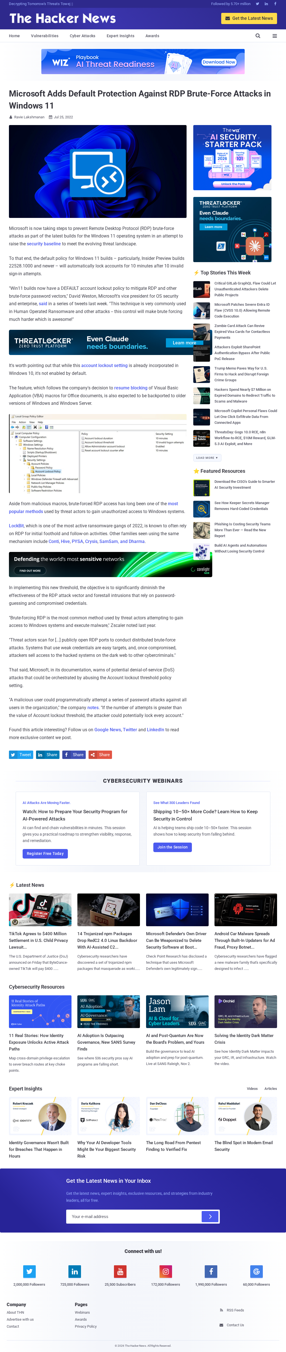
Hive (65, 541)
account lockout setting (104, 365)
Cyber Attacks (83, 36)
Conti (54, 541)
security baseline (44, 243)
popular (16, 511)
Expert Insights (121, 36)
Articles (270, 1089)
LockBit (16, 525)
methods (34, 511)
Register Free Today (45, 853)
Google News (107, 729)
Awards (152, 36)
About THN (15, 1312)
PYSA (77, 541)
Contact (13, 1326)
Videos (252, 1089)
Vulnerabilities (45, 36)
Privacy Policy (86, 1326)
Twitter (130, 729)
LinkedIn (155, 729)
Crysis (91, 541)
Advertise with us (20, 1319)
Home (14, 36)
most (173, 503)
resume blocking (130, 388)
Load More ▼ (207, 457)
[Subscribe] (210, 1216)
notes (93, 707)
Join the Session (173, 847)
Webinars (82, 1312)
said (43, 303)
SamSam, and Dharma (122, 541)
